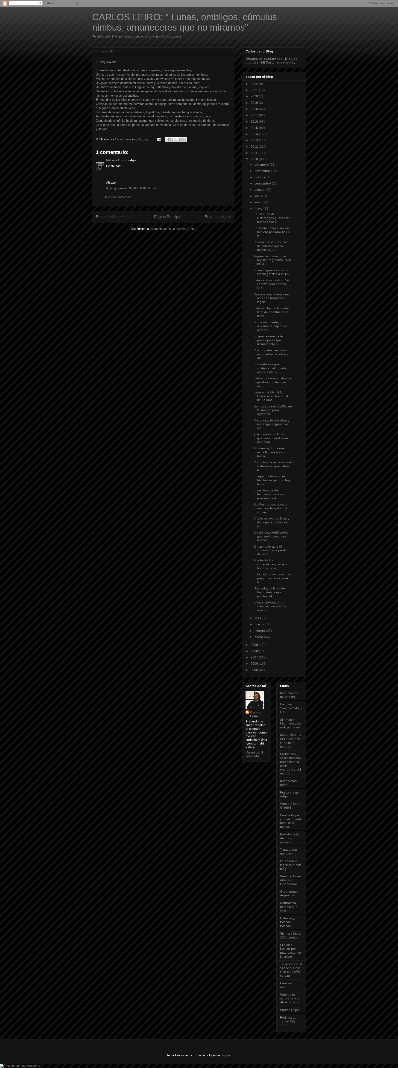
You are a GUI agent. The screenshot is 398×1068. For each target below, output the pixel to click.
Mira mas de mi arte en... (289, 695)
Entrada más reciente (113, 217)
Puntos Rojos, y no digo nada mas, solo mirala (291, 820)
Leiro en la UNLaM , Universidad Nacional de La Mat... (271, 396)
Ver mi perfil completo (254, 754)
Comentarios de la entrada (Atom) (173, 229)
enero (259, 637)
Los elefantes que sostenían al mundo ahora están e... (270, 368)
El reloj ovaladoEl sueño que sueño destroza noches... (271, 536)
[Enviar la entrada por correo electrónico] (158, 139)
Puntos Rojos (289, 1010)
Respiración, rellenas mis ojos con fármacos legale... (272, 298)
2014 (255, 134)
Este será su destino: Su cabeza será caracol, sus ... (271, 284)
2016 (255, 121)
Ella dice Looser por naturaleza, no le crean (290, 950)
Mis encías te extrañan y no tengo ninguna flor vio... (271, 424)
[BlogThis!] (171, 139)
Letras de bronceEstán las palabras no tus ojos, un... (273, 382)
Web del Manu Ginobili (290, 805)
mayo (259, 208)
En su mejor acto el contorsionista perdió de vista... (270, 550)
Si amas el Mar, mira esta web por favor (290, 723)
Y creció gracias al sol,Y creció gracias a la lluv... (273, 272)
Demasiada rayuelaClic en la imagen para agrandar (273, 410)
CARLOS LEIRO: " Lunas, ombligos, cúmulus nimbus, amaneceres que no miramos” (184, 22)
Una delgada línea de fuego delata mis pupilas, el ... (269, 592)
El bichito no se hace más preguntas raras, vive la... (272, 578)
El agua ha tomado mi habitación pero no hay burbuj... (272, 480)
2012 (255, 146)
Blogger (226, 1055)
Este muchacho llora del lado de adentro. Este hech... (271, 312)
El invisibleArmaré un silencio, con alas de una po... (270, 606)
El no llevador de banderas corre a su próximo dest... (270, 494)
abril (258, 618)
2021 (255, 90)
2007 (255, 657)
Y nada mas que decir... (289, 851)
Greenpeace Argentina (289, 893)
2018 (255, 109)
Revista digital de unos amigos (290, 838)
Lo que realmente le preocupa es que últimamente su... (268, 340)
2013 (255, 140)
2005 (255, 670)
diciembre (262, 164)
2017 (255, 115)
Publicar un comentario (117, 197)
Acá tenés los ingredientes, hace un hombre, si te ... (271, 564)
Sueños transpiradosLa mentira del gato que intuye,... (270, 508)
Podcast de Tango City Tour (288, 1021)
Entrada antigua (218, 217)
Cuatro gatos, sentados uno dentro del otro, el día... (271, 354)
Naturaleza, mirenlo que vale (288, 906)
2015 (255, 128)
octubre (260, 177)
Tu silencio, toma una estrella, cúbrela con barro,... (270, 452)
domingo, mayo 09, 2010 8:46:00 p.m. (131, 188)
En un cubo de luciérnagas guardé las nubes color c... (272, 218)
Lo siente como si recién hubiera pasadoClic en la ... (272, 232)
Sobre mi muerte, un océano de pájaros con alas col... (272, 326)
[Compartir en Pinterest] (184, 139)
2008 (255, 651)
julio (258, 196)
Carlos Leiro (255, 714)
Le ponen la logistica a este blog (291, 865)
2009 (255, 645)
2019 (255, 102)
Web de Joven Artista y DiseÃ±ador (290, 880)
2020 (255, 96)
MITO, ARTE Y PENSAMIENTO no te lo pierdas (290, 740)
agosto (260, 189)
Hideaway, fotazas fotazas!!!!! (287, 922)
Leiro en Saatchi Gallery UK (291, 708)
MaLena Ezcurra (117, 160)
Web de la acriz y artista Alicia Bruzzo (289, 998)
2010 (255, 159)
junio (258, 202)
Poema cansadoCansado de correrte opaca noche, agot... (272, 246)
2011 (254, 153)
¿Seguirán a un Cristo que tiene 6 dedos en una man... (271, 438)
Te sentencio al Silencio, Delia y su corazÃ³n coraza (291, 969)
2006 (255, 663)
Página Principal (167, 217)
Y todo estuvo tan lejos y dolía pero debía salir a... (271, 522)
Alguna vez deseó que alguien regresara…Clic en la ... (272, 260)
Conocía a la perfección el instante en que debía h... (273, 466)
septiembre (263, 183)
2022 (255, 84)
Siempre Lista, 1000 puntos (290, 935)
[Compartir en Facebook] (180, 139)
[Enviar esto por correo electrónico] (167, 139)
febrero (260, 630)
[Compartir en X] (176, 139)
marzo (260, 624)
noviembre (263, 171)
